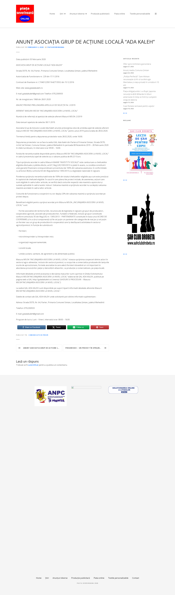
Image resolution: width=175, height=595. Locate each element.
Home (52, 13)
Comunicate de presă (38, 335)
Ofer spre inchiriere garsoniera (137, 64)
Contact (135, 578)
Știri (61, 13)
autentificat (33, 365)
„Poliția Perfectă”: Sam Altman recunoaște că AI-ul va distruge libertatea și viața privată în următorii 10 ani (141, 80)
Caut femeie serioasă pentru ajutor (138, 106)
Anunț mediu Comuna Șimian (136, 70)
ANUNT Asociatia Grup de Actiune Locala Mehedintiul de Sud (42, 348)
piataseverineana (56, 47)
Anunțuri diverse (77, 13)
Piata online (119, 13)
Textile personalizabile (140, 13)
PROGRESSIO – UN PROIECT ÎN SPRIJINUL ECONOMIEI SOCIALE (87, 348)
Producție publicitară (100, 13)
